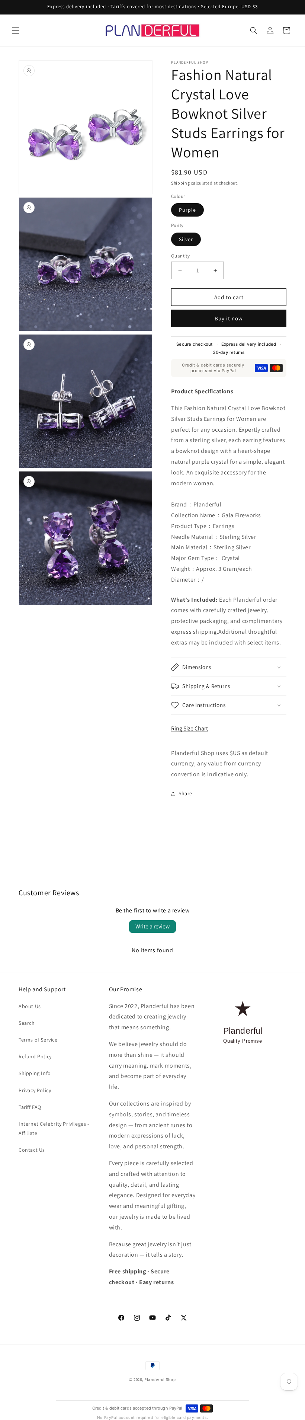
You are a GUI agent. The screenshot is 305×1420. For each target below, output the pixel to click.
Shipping (180, 183)
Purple (187, 210)
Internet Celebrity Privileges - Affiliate (54, 1128)
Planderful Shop (160, 1379)
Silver (186, 239)
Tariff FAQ (30, 1107)
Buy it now (229, 318)
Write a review (152, 926)
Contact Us (32, 1149)
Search (27, 1023)
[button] (15, 30)
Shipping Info (35, 1073)
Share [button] (185, 793)
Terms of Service (38, 1039)
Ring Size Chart (189, 728)
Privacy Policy (35, 1090)
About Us (30, 1006)
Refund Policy (35, 1056)
